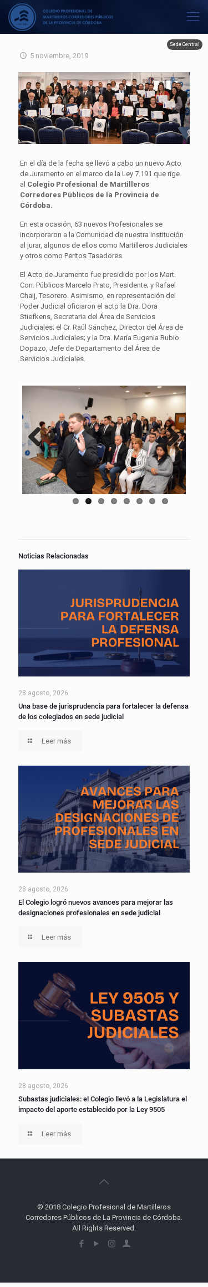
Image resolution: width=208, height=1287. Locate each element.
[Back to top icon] (104, 1181)
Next (169, 438)
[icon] (127, 1244)
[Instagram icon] (112, 1244)
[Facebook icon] (82, 1244)
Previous (39, 438)
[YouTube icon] (97, 1244)
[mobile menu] (193, 16)
